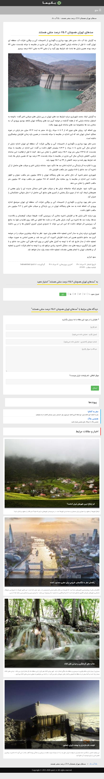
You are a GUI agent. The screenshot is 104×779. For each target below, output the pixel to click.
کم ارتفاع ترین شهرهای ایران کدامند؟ (81, 504)
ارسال (95, 388)
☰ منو (98, 10)
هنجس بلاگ (93, 418)
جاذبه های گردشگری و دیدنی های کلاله (79, 663)
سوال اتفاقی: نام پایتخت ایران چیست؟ (84, 375)
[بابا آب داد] (52, 3)
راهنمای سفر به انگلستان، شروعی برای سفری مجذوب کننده (72, 582)
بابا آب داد (93, 764)
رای (63, 294)
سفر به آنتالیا (93, 411)
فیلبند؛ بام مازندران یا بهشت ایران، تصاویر (79, 745)
